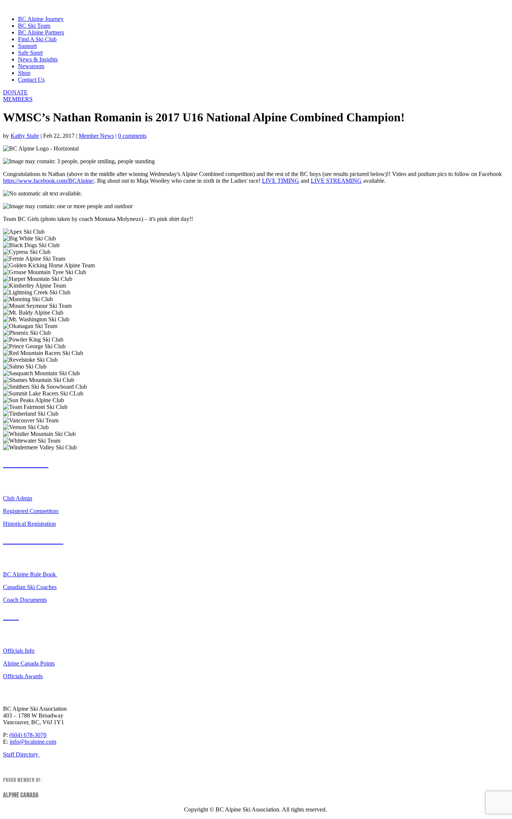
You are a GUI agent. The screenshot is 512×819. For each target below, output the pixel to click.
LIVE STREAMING (336, 181)
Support (27, 46)
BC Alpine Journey (41, 19)
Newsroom (31, 66)
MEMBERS (18, 99)
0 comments (132, 136)
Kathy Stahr (24, 136)
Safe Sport (30, 52)
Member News (96, 136)
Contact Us (31, 79)
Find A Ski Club (37, 39)
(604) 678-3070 (27, 735)
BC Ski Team (34, 25)
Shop (24, 73)
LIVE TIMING (280, 181)
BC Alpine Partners (41, 32)
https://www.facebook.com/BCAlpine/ (48, 181)
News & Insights (38, 59)
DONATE (15, 92)
